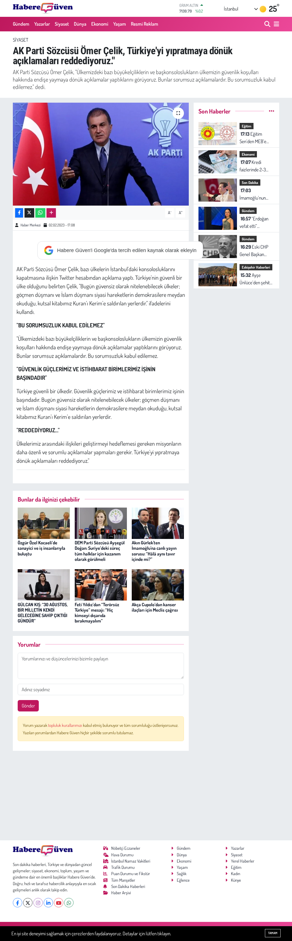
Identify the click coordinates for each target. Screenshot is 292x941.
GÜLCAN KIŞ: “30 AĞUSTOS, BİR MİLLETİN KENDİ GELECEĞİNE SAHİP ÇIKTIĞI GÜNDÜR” (43, 613)
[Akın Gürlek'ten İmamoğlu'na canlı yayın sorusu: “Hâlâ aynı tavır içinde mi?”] (158, 523)
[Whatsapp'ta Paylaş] (40, 213)
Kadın (235, 873)
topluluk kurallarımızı (65, 725)
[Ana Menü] (275, 24)
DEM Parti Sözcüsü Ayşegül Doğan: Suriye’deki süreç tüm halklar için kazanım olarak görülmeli (100, 551)
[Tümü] (271, 111)
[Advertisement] (101, 795)
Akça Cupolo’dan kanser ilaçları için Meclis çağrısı (155, 607)
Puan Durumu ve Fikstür (130, 873)
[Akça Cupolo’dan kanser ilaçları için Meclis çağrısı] (158, 584)
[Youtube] (58, 902)
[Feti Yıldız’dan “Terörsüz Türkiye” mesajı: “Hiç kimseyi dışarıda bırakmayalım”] (101, 584)
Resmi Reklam (144, 24)
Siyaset (62, 24)
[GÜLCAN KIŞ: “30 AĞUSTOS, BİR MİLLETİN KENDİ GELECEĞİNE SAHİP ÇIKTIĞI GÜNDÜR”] (44, 584)
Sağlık (181, 873)
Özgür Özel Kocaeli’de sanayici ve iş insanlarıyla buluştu (41, 548)
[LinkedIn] (48, 902)
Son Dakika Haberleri (128, 886)
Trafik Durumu (123, 867)
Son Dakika (250, 182)
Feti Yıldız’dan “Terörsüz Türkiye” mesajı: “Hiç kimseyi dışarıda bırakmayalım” (97, 613)
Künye (236, 880)
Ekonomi (99, 24)
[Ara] (267, 24)
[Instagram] (38, 902)
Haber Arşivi (121, 892)
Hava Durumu (122, 854)
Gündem (21, 24)
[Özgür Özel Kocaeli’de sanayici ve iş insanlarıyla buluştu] (44, 523)
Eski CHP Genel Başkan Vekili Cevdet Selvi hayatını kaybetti (256, 251)
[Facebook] (17, 902)
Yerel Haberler (242, 861)
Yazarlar (42, 24)
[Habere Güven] (43, 8)
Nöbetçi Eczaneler (125, 848)
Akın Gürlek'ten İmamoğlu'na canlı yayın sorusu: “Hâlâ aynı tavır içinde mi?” (154, 551)
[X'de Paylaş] (29, 213)
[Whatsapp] (69, 902)
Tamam (272, 933)
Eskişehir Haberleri (256, 267)
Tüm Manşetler (123, 880)
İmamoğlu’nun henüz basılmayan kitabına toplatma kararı (256, 194)
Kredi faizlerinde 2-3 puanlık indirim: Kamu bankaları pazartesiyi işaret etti (255, 166)
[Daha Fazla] (51, 213)
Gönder (28, 706)
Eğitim (246, 126)
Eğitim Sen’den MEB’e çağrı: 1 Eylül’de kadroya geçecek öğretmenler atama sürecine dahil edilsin (255, 138)
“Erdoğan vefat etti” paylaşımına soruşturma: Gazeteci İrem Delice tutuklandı (255, 223)
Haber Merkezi (30, 225)
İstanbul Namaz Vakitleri (130, 861)
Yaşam (119, 24)
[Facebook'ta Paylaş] (19, 213)
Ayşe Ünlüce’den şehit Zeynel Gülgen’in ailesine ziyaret (255, 279)
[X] (28, 902)
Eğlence (183, 880)
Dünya (80, 24)
